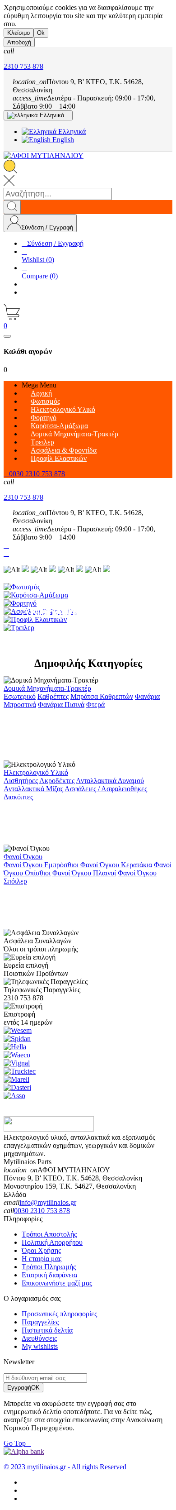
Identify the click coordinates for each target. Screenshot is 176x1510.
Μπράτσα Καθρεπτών (101, 696)
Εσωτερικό (20, 696)
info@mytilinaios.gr (47, 1202)
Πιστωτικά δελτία (47, 1330)
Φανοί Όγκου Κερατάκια (116, 865)
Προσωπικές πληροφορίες (59, 1314)
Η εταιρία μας (41, 1258)
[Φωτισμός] (88, 587)
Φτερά (95, 704)
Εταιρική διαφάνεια (49, 1275)
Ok (41, 32)
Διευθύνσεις (39, 1338)
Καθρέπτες (53, 696)
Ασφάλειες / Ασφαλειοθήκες (106, 789)
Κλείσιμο (18, 32)
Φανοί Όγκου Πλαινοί (84, 873)
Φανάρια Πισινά (61, 704)
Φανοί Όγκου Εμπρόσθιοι (41, 865)
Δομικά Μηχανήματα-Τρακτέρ (47, 688)
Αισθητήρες (21, 780)
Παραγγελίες (40, 1322)
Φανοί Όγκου (23, 856)
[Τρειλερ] (88, 628)
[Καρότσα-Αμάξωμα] (88, 595)
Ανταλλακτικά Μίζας (33, 789)
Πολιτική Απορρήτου (52, 1242)
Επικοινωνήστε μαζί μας (57, 1283)
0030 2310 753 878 (42, 1210)
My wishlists (40, 1346)
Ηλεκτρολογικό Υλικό (36, 772)
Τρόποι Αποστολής (49, 1234)
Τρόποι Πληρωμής (49, 1267)
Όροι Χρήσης (41, 1250)
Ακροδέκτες (56, 780)
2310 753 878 (23, 66)
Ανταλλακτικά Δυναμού (110, 780)
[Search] (12, 207)
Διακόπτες (18, 797)
